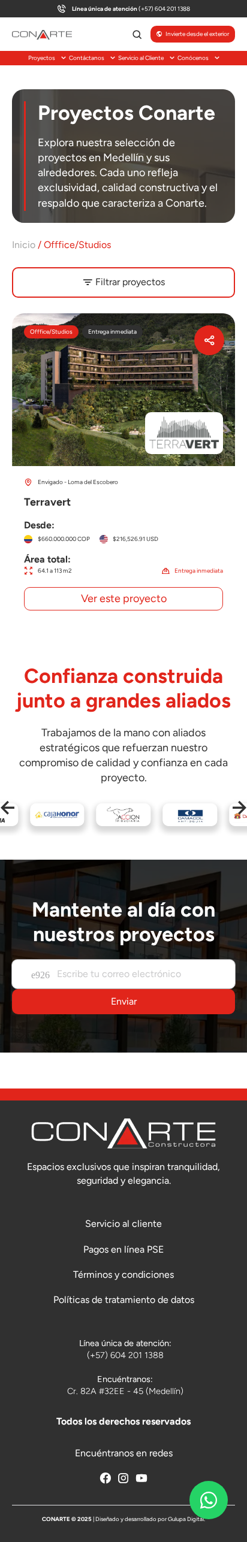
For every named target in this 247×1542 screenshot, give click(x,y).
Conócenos (193, 58)
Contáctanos (86, 58)
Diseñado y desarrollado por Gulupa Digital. (150, 1519)
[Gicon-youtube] (141, 1478)
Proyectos (41, 58)
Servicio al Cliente (141, 58)
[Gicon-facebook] (106, 1478)
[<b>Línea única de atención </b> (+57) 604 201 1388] (61, 8)
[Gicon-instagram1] (123, 1478)
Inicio (23, 244)
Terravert (123, 467)
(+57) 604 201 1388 (131, 9)
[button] (7, 807)
